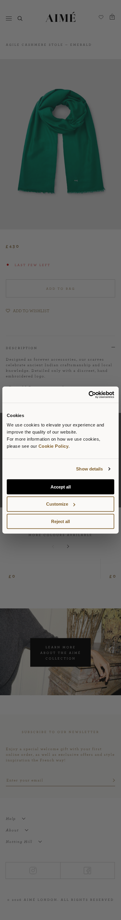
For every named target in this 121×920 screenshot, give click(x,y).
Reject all (60, 521)
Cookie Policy (53, 445)
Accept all (61, 486)
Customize (57, 504)
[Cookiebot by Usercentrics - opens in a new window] (88, 394)
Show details (89, 468)
